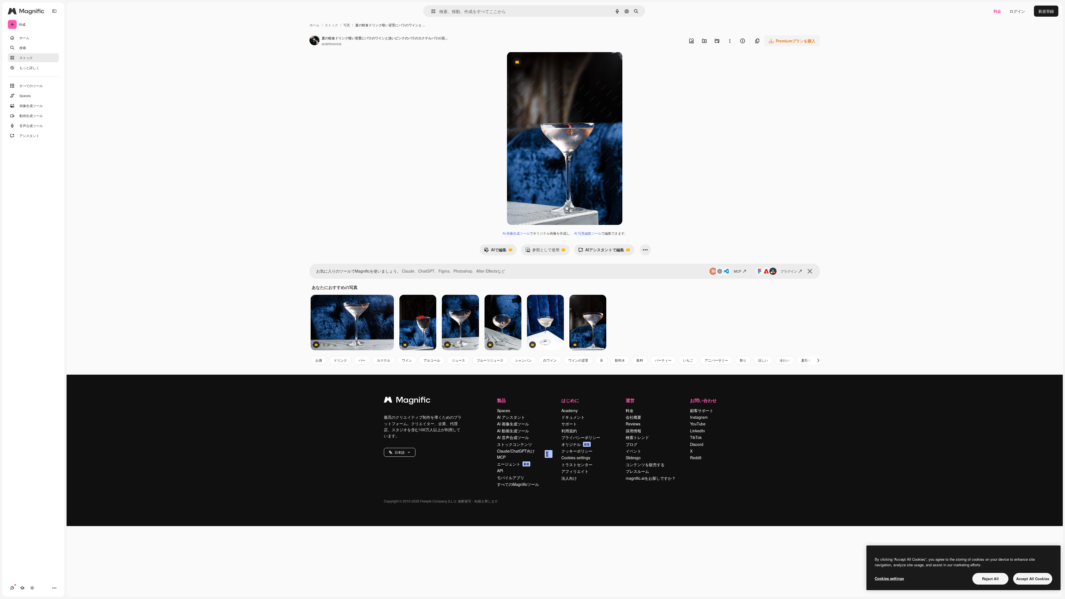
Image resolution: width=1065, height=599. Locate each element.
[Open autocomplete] (431, 11)
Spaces (503, 410)
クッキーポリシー (576, 451)
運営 (630, 400)
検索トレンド (637, 437)
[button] (399, 452)
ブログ (631, 444)
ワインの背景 (578, 360)
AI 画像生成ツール (516, 233)
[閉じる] (810, 271)
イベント (633, 451)
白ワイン (550, 360)
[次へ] (818, 360)
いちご (688, 360)
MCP (737, 271)
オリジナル (545, 62)
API (500, 470)
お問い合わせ (703, 400)
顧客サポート (701, 410)
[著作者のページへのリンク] (315, 40)
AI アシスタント (511, 417)
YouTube (698, 424)
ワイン (407, 360)
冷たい (785, 360)
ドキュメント (573, 417)
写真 (346, 24)
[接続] (12, 587)
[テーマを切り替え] (32, 587)
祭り (743, 360)
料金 (997, 11)
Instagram (699, 417)
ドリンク (340, 360)
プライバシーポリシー (580, 437)
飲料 (640, 360)
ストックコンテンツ (514, 444)
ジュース (458, 360)
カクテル (383, 360)
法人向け (569, 478)
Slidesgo (633, 457)
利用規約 (569, 430)
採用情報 (633, 430)
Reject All (990, 578)
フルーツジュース (490, 360)
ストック (331, 24)
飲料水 (620, 360)
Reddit (695, 457)
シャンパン (523, 360)
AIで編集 (495, 251)
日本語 (400, 452)
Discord (696, 444)
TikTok (696, 437)
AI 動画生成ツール (513, 430)
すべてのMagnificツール (518, 484)
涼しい (763, 360)
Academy (569, 410)
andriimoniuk (331, 43)
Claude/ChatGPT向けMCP (523, 454)
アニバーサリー (716, 360)
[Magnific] (407, 401)
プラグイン (788, 271)
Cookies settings (575, 457)
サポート (569, 424)
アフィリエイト (575, 471)
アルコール (432, 360)
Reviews (633, 424)
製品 (501, 400)
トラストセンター (576, 464)
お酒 (318, 360)
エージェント (513, 464)
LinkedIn (697, 430)
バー (362, 360)
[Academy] (22, 587)
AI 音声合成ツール (513, 437)
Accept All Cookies (1032, 578)
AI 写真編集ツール (587, 233)
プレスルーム (637, 471)
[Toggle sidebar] (54, 11)
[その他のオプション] (729, 40)
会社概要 (633, 417)
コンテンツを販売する (645, 464)
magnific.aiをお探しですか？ (651, 478)
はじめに (570, 400)
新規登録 (1046, 11)
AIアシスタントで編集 (601, 251)
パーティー (663, 360)
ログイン (1017, 11)
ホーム (315, 24)
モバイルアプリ (510, 477)
